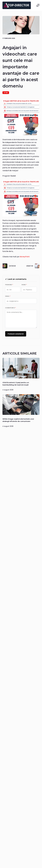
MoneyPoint (25, 256)
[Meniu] (38, 5)
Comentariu (10, 308)
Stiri (6, 93)
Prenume (9, 285)
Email (7, 296)
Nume (24, 285)
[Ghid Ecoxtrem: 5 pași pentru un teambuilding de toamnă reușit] (20, 368)
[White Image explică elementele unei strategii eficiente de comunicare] (20, 404)
